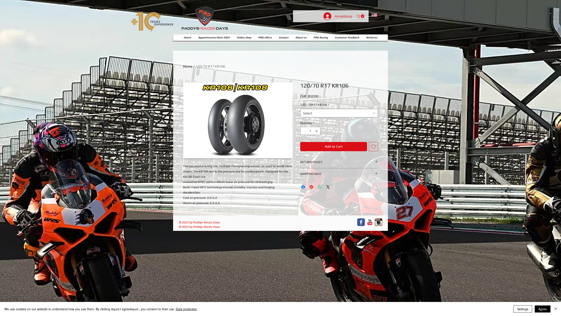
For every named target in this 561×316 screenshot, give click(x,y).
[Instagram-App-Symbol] (378, 222)
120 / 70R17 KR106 (314, 104)
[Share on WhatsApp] (319, 187)
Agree (542, 309)
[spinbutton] (310, 131)
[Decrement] (303, 131)
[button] (361, 16)
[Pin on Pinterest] (311, 187)
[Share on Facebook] (303, 187)
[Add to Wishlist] (373, 146)
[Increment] (317, 131)
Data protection (186, 309)
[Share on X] (328, 187)
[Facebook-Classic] (361, 222)
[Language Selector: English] (378, 15)
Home (187, 66)
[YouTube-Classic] (370, 222)
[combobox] (339, 113)
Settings (522, 309)
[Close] (555, 308)
